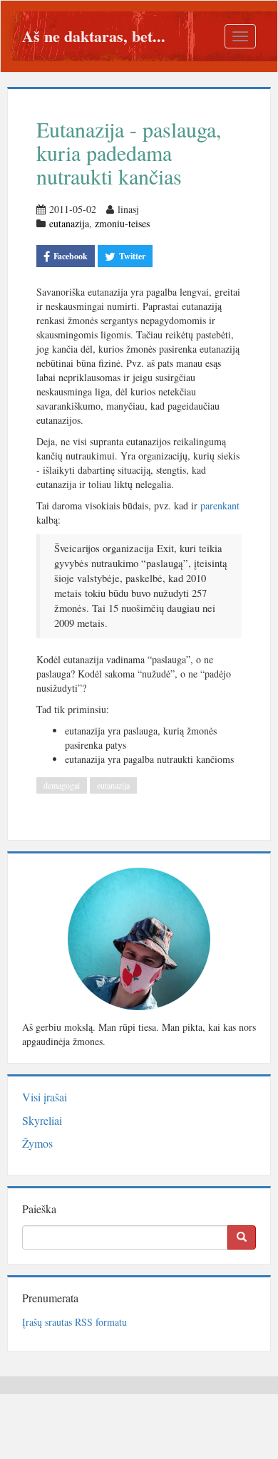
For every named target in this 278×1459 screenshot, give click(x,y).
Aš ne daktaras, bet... (93, 36)
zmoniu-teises (122, 223)
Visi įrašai (44, 1096)
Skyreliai (42, 1120)
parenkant (220, 505)
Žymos (37, 1143)
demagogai (61, 785)
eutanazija (69, 223)
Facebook (70, 256)
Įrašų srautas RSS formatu (74, 1322)
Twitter (132, 256)
